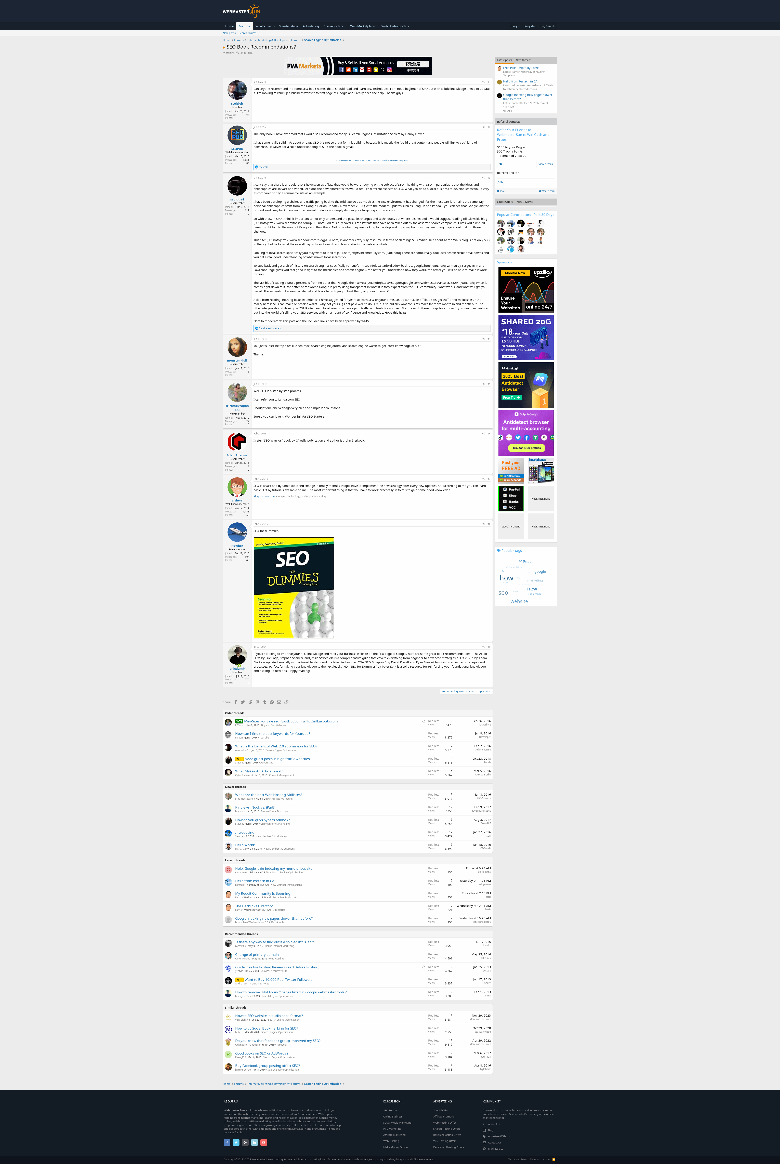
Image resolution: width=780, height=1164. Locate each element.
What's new (264, 26)
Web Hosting (276, 958)
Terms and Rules (517, 1159)
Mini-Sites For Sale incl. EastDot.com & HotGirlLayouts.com (291, 721)
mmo (488, 995)
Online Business (392, 1116)
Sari (237, 836)
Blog (491, 1130)
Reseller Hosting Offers (447, 1135)
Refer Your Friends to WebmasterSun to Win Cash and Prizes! (523, 134)
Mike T (239, 1032)
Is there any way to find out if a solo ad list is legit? (275, 942)
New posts (229, 33)
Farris (238, 897)
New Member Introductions (271, 836)
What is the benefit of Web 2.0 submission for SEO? (276, 746)
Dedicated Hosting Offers (448, 1147)
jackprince (485, 724)
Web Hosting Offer (444, 1122)
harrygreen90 (243, 1069)
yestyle (487, 970)
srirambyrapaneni (237, 408)
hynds (487, 762)
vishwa (237, 500)
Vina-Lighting (242, 1019)
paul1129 (485, 1056)
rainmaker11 (242, 750)
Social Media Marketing (286, 897)
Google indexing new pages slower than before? (274, 918)
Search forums (247, 33)
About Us (493, 1124)
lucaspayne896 (482, 1031)
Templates (509, 75)
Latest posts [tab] (504, 60)
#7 (489, 479)
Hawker (237, 546)
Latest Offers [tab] (505, 202)
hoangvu (240, 811)
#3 (489, 177)
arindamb (237, 668)
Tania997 (486, 823)
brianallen (241, 922)
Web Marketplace (362, 26)
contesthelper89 (481, 922)
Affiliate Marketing (282, 798)
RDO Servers (484, 798)
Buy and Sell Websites (273, 725)
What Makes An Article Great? (259, 771)
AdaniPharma (237, 455)
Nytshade (485, 1069)
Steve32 (239, 762)
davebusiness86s (481, 810)
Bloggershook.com (264, 496)
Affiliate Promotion (444, 1116)
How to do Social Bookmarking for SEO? (266, 1028)
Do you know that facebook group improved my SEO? (278, 1040)
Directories (279, 910)
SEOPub (237, 149)
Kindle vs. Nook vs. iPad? (254, 807)
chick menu (241, 872)
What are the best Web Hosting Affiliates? (268, 794)
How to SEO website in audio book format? (269, 1015)
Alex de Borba (483, 774)
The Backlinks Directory (254, 906)
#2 (489, 127)
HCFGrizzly (241, 848)
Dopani (239, 737)
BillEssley (485, 958)
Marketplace (495, 1148)
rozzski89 (240, 946)
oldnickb (486, 945)
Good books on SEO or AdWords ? (261, 1053)
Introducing (244, 832)
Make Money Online (395, 1147)
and (270, 328)
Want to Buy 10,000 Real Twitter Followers (278, 979)
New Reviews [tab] (525, 202)
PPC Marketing (392, 1128)
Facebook (281, 1044)
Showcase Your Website (274, 971)
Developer (485, 737)
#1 (489, 81)
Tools (502, 191)
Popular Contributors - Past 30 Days (525, 214)
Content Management (281, 775)
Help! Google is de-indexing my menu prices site (273, 868)
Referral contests (508, 121)
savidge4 (237, 199)
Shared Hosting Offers (446, 1128)
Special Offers (333, 26)
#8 (489, 524)
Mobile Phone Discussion (275, 811)
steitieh (230, 53)
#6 (489, 433)
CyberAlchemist (244, 775)
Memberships (288, 26)
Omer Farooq (242, 958)
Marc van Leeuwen (480, 1019)
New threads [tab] (523, 60)
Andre (238, 983)
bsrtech (239, 885)
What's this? (548, 191)
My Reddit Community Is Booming (262, 893)
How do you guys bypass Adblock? (262, 820)
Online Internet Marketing (275, 823)
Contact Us (495, 1142)
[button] (274, 26)
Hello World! (245, 844)
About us (535, 1159)
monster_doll (237, 360)
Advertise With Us (499, 1136)
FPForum (240, 725)
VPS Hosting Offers (444, 1141)
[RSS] (554, 1159)
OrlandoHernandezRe (247, 1044)
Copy (500, 181)
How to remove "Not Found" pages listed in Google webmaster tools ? (291, 992)
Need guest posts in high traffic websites (277, 758)
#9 (489, 647)
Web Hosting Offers (395, 26)
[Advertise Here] (541, 498)
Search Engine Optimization (281, 750)
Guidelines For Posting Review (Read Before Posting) (277, 967)
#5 (489, 384)
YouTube (264, 737)
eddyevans (485, 884)
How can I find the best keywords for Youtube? (272, 733)
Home (229, 26)
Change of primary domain (257, 954)
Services (264, 983)
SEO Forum (390, 1110)
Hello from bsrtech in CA (254, 880)
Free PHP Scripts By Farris (521, 68)
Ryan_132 (240, 1057)
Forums (244, 26)
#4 (489, 339)
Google (280, 922)
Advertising (311, 26)
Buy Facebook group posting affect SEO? (267, 1065)
